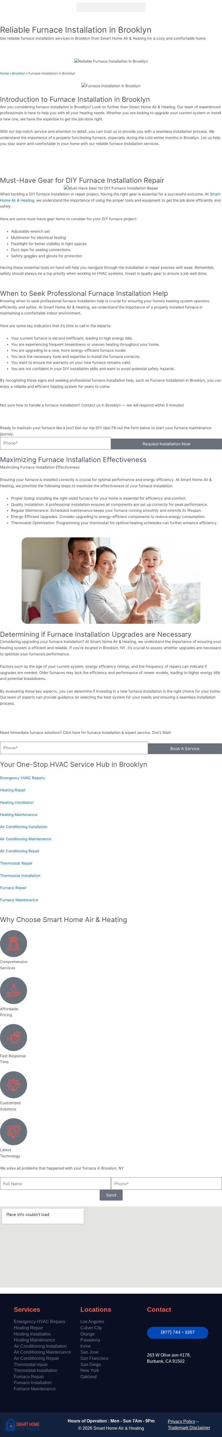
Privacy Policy (181, 1421)
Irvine (85, 1346)
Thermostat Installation (35, 1370)
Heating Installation (32, 1334)
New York (89, 1370)
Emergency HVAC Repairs (39, 1321)
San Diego (90, 1364)
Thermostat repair (31, 1364)
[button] (111, 7)
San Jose (89, 1352)
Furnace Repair (29, 1376)
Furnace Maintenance (35, 1389)
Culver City (91, 1328)
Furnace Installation (33, 1382)
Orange (87, 1334)
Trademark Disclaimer (189, 1427)
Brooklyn (18, 73)
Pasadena (90, 1340)
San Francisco (94, 1358)
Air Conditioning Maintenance (42, 1352)
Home (4, 73)
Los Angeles (92, 1321)
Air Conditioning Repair (36, 1358)
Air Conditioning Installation (40, 1346)
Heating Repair (28, 1328)
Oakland (88, 1376)
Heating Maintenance (34, 1340)
